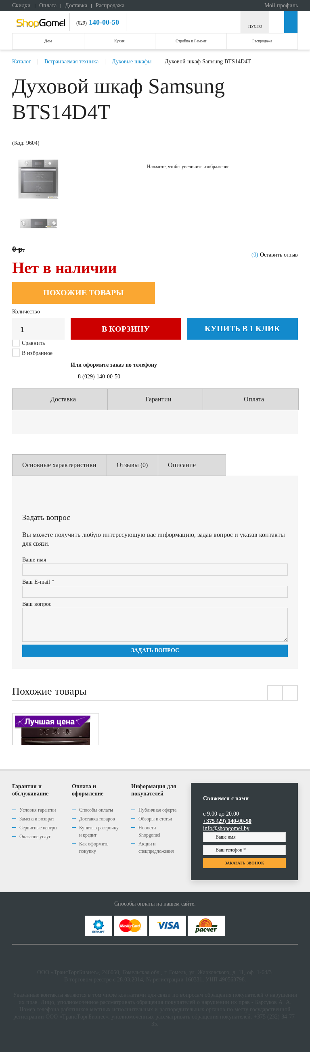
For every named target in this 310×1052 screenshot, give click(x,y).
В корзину (126, 328)
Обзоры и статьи (155, 819)
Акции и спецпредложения (156, 847)
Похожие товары (83, 292)
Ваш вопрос (36, 604)
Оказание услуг (35, 836)
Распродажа (110, 5)
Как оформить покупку (93, 847)
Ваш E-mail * (38, 582)
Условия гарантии (37, 810)
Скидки (21, 5)
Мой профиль (280, 5)
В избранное (36, 353)
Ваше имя (34, 560)
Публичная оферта (157, 810)
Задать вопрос (155, 650)
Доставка (76, 5)
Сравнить (33, 343)
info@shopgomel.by (226, 828)
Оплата (48, 5)
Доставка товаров (97, 819)
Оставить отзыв (279, 255)
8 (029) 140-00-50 (99, 377)
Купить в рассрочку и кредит (99, 831)
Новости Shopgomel (149, 831)
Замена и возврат (36, 819)
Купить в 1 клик (242, 328)
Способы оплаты (96, 810)
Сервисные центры (38, 828)
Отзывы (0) (132, 464)
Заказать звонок (244, 863)
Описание (182, 464)
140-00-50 (103, 22)
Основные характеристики (59, 464)
